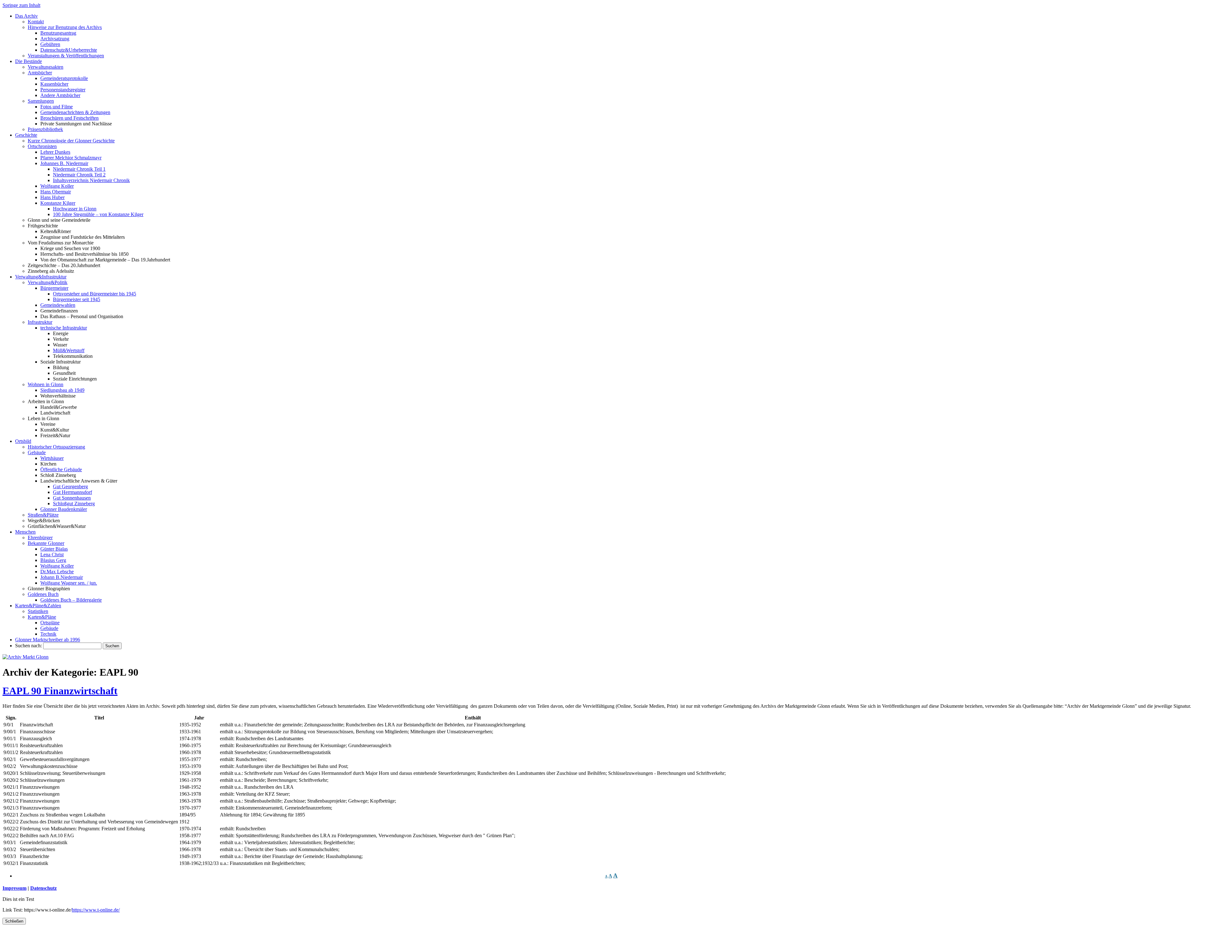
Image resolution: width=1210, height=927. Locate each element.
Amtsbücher (40, 72)
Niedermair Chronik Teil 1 (79, 169)
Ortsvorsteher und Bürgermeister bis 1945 (94, 293)
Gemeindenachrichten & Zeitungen (75, 112)
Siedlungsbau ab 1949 (62, 390)
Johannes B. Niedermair (64, 163)
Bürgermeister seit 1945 (76, 299)
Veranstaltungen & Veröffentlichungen (66, 55)
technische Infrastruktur (63, 327)
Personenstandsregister (62, 89)
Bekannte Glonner (46, 543)
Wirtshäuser (52, 458)
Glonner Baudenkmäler (63, 509)
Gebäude (37, 452)
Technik (48, 634)
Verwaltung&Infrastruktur (40, 276)
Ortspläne (50, 622)
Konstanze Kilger (57, 203)
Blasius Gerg (53, 560)
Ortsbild (23, 441)
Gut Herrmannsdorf (72, 492)
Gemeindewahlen (57, 305)
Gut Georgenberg (70, 486)
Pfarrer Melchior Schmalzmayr (70, 157)
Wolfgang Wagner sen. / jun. (68, 583)
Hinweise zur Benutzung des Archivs (65, 27)
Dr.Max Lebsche (57, 571)
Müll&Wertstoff (68, 350)
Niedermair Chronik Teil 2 (79, 174)
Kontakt (36, 21)
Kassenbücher (54, 84)
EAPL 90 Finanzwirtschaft (60, 690)
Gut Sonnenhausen (72, 498)
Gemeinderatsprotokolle (64, 78)
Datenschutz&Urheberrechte (68, 50)
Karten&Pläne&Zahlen (38, 605)
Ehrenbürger (40, 537)
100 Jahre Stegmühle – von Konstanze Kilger (98, 214)
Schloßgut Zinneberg (74, 503)
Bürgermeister (54, 288)
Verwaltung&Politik (47, 282)
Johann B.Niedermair (61, 577)
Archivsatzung (54, 38)
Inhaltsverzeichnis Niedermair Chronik (91, 180)
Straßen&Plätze (43, 515)
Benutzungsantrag (58, 33)
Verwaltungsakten (45, 67)
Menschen (25, 532)
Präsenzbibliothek (45, 129)
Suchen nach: (28, 645)
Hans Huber (52, 197)
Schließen (14, 921)
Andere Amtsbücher (60, 95)
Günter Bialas (54, 549)
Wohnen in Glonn (45, 384)
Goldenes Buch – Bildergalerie (71, 600)
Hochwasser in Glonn (74, 208)
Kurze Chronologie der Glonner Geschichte (71, 140)
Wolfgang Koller (57, 186)
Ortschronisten (42, 146)
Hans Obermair (55, 191)
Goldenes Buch (43, 594)
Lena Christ (52, 554)
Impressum (14, 888)
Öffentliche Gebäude (61, 469)
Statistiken (38, 611)
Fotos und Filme (56, 106)
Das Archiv (26, 16)
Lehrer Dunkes (55, 152)
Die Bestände (28, 61)
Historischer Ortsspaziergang (56, 446)
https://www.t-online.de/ (96, 910)
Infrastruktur (40, 322)
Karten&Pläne (42, 617)
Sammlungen (41, 101)
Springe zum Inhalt (21, 5)
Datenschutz (43, 888)
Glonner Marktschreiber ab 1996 (47, 639)
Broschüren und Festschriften (69, 118)
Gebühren (50, 44)
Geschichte (26, 135)
